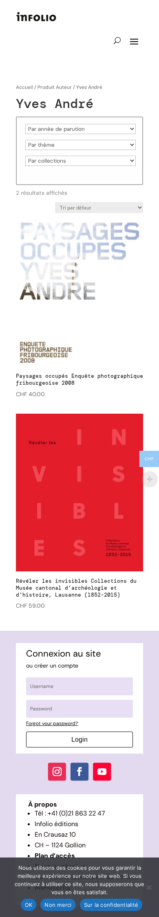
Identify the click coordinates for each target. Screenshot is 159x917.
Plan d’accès (55, 855)
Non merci (57, 905)
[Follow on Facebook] (79, 772)
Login (79, 739)
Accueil (24, 87)
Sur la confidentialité (111, 905)
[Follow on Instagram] (57, 772)
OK (29, 905)
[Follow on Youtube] (102, 772)
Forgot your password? (52, 723)
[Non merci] (149, 887)
